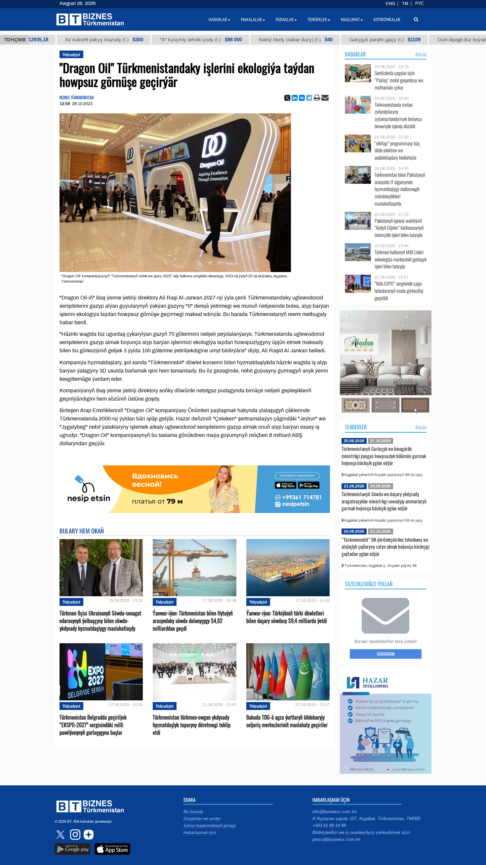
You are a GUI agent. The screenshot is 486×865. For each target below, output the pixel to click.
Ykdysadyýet (71, 54)
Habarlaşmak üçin (199, 832)
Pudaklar (285, 19)
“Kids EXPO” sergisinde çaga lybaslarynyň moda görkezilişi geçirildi (399, 290)
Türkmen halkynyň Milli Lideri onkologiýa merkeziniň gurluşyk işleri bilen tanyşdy (400, 259)
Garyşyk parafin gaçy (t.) (345, 39)
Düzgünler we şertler (202, 818)
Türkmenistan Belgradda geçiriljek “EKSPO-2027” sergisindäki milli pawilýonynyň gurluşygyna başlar (93, 725)
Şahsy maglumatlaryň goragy (209, 825)
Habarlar (355, 54)
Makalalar (251, 19)
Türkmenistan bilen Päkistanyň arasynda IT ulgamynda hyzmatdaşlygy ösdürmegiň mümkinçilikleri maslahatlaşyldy (400, 189)
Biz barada (193, 811)
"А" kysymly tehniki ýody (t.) (162, 39)
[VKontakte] (302, 98)
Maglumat (350, 19)
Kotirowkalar (387, 19)
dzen (87, 834)
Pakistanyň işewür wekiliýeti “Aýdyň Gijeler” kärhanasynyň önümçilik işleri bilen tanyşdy (399, 228)
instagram (74, 834)
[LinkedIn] (295, 98)
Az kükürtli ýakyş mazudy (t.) (65, 39)
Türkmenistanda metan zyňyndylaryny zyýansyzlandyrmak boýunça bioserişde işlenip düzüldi (398, 115)
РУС (419, 3)
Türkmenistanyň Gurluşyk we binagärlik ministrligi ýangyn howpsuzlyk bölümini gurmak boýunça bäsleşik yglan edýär (384, 455)
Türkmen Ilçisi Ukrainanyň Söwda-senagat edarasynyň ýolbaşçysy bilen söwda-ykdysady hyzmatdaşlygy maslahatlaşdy (100, 620)
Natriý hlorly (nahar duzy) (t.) (256, 39)
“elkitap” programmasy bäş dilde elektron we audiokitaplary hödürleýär (397, 150)
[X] (287, 98)
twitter (61, 834)
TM (405, 3)
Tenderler (356, 427)
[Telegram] (309, 98)
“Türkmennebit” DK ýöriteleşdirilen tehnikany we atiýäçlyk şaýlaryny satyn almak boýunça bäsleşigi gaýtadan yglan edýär (385, 546)
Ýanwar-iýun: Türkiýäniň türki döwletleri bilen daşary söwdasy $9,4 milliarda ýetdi (286, 617)
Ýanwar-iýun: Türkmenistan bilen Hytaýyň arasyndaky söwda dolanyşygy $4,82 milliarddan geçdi (193, 620)
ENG (390, 3)
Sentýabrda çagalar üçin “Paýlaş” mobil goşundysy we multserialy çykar (399, 80)
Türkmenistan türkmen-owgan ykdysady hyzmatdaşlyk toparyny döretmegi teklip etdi (191, 725)
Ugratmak (385, 653)
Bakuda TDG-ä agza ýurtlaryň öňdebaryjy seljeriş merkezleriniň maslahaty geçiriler (287, 721)
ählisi (420, 54)
